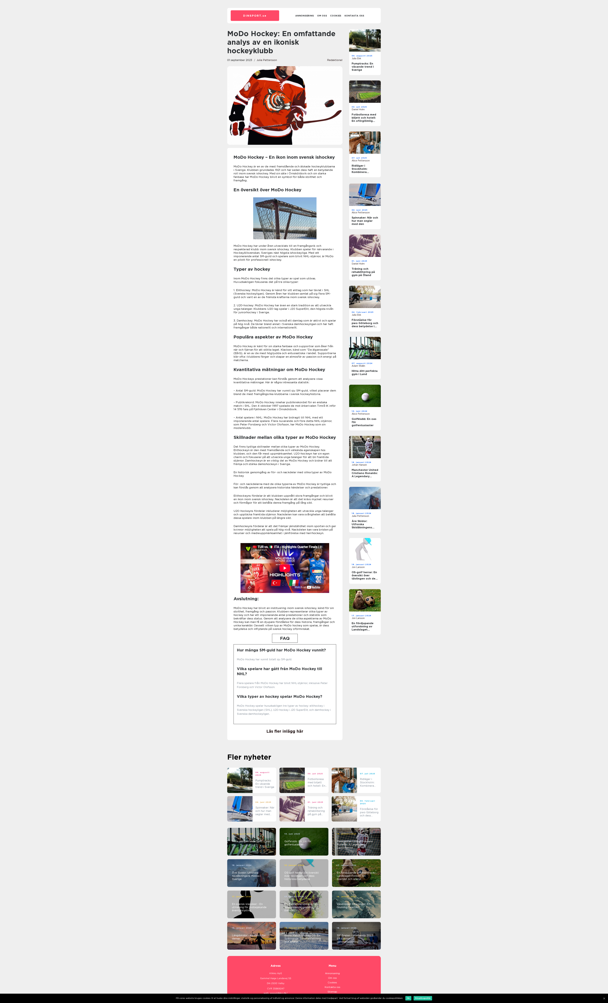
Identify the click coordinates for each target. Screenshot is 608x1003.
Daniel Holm (358, 109)
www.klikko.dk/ (279, 993)
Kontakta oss (354, 15)
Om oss (322, 15)
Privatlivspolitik (423, 998)
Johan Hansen (359, 465)
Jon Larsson (358, 567)
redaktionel (334, 60)
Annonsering (304, 15)
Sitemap (332, 991)
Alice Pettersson (361, 160)
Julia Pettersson (267, 60)
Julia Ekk (356, 58)
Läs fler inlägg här (284, 731)
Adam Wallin (358, 366)
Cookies (335, 15)
